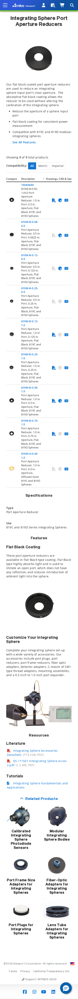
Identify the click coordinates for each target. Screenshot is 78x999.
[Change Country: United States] (72, 964)
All (32, 166)
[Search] (72, 5)
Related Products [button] (41, 799)
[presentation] (39, 499)
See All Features (24, 142)
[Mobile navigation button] (5, 5)
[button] (66, 988)
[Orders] (53, 5)
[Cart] (62, 5)
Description (28, 179)
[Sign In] (44, 5)
